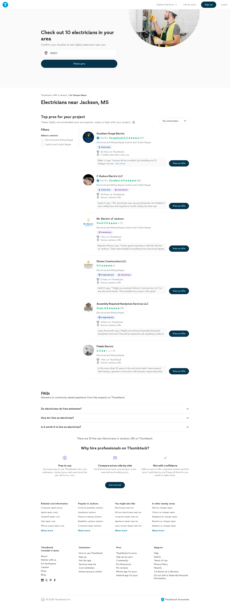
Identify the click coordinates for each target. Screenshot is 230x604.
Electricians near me (124, 508)
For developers (48, 563)
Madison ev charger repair (164, 526)
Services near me (87, 564)
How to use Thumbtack (91, 553)
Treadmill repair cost (50, 517)
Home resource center (90, 571)
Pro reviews (122, 568)
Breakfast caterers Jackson (90, 521)
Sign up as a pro (124, 557)
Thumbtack (46, 95)
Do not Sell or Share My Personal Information (171, 577)
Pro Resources (123, 564)
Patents (158, 568)
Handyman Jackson (87, 512)
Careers (45, 567)
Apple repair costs (49, 512)
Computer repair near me (126, 517)
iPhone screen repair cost (52, 526)
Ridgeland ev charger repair (164, 517)
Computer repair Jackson (89, 526)
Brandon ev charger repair (164, 521)
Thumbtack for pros (126, 553)
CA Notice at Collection (166, 571)
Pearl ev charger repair (162, 508)
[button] (102, 138)
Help (156, 553)
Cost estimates (87, 568)
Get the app (85, 560)
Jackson (63, 95)
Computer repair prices (51, 508)
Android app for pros (127, 575)
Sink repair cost (48, 521)
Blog (43, 574)
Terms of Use (161, 560)
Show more (47, 530)
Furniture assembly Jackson (90, 508)
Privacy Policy (161, 564)
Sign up (83, 557)
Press (43, 571)
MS (55, 95)
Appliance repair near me (126, 521)
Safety (157, 557)
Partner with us (48, 560)
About (44, 556)
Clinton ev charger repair (163, 512)
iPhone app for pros (126, 571)
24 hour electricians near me (128, 512)
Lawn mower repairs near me (128, 526)
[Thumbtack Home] (5, 4)
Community (122, 560)
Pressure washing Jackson (90, 517)
